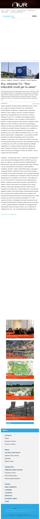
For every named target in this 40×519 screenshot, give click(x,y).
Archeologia (9, 467)
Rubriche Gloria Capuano (13, 470)
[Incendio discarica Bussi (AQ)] (20, 349)
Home (2, 10)
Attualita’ (8, 435)
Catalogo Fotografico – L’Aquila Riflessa (26, 10)
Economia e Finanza (10, 441)
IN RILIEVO (16, 80)
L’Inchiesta (8, 493)
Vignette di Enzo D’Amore (12, 455)
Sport (7, 501)
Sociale (7, 484)
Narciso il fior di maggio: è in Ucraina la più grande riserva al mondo (18, 397)
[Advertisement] (20, 40)
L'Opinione (22, 80)
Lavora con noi (4, 12)
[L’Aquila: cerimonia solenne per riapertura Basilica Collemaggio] (20, 329)
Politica (7, 438)
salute (8, 214)
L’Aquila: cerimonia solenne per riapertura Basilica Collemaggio (18, 336)
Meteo (13, 10)
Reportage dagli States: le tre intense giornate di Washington (16, 418)
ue (15, 214)
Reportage (7, 458)
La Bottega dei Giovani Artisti (16, 12)
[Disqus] (19, 245)
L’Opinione (8, 490)
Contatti (8, 10)
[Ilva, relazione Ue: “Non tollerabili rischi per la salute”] (20, 78)
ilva (4, 214)
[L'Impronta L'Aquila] (9, 17)
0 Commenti (34, 103)
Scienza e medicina (31, 80)
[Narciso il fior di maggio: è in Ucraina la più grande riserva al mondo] (20, 390)
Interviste (8, 495)
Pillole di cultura (9, 461)
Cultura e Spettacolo (12, 452)
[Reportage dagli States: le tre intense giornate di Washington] (20, 411)
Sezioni (34, 16)
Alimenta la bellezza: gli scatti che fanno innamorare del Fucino (17, 377)
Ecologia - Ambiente (6, 80)
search (29, 16)
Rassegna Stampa (11, 498)
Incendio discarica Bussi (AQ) (14, 357)
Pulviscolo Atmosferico (11, 475)
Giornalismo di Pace (10, 472)
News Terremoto (11, 487)
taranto (12, 214)
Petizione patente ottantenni (12, 478)
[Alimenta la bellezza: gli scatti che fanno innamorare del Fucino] (20, 370)
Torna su (4, 430)
